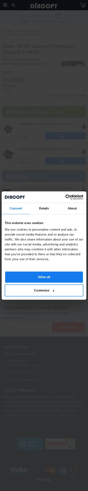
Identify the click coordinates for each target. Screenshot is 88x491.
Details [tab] (44, 208)
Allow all (44, 277)
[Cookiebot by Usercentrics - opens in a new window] (65, 197)
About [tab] (72, 208)
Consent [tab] (16, 208)
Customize (41, 290)
